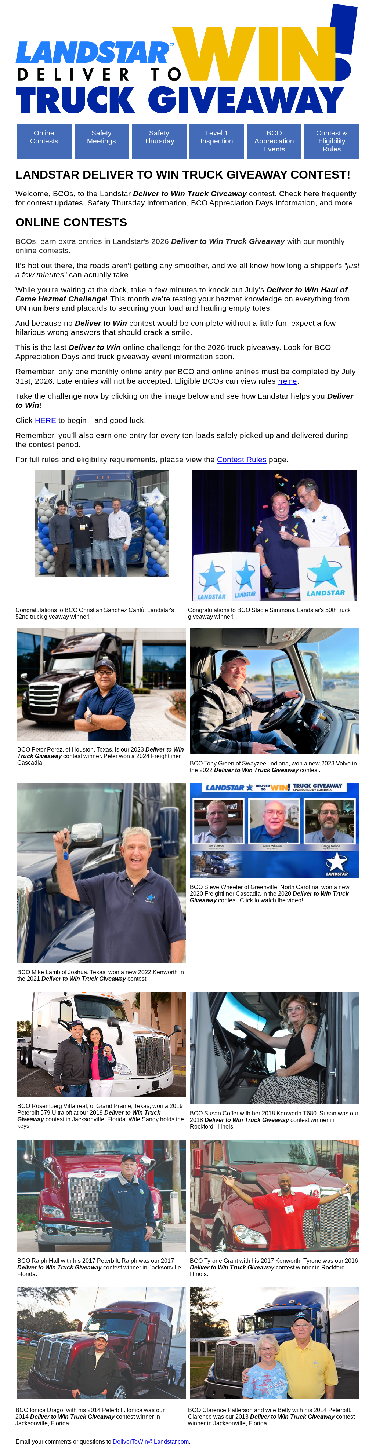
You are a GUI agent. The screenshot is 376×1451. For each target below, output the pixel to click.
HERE (45, 420)
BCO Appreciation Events (274, 141)
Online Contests (44, 137)
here (287, 380)
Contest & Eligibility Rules (331, 141)
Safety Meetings (101, 137)
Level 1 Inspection (216, 137)
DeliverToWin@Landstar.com (151, 1442)
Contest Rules (242, 459)
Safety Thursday (159, 137)
